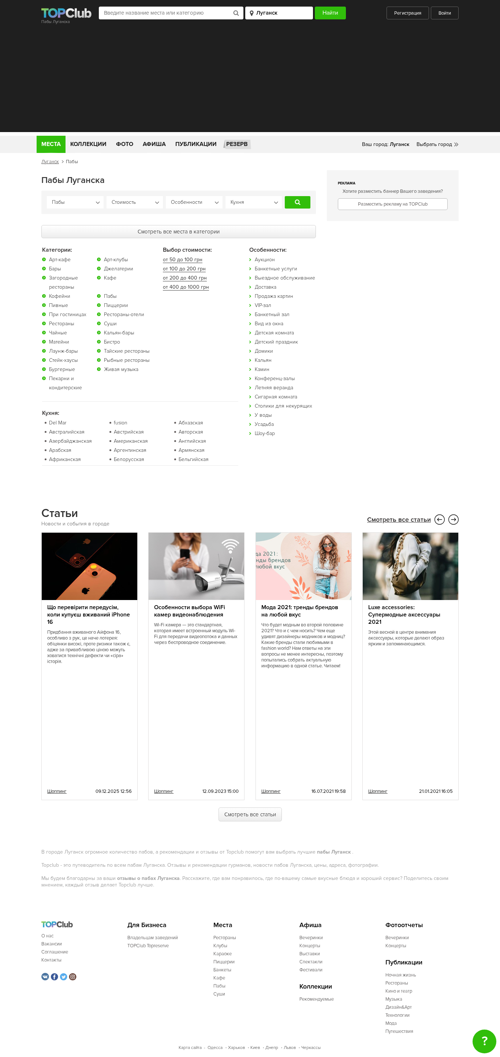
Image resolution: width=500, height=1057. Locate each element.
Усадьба (264, 424)
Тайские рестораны (127, 351)
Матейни (59, 342)
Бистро (112, 342)
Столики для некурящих (283, 406)
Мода (391, 1023)
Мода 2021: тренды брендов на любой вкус (299, 611)
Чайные (58, 333)
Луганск (50, 162)
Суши (110, 324)
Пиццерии (116, 305)
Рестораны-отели (124, 314)
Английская (192, 441)
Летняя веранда (274, 388)
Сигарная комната (276, 397)
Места (51, 144)
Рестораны (61, 324)
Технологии (397, 1015)
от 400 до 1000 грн (186, 287)
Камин (262, 369)
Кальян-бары (119, 333)
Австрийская (129, 432)
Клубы (220, 946)
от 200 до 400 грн (185, 278)
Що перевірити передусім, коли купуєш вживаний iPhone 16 (88, 615)
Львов (290, 1047)
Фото (124, 144)
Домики (264, 351)
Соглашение (54, 952)
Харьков (236, 1047)
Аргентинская (130, 450)
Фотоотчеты (404, 925)
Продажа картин (274, 296)
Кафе (110, 278)
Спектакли (310, 962)
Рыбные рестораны (127, 360)
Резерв (237, 144)
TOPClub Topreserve (148, 946)
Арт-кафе (60, 259)
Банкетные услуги (276, 269)
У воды (263, 415)
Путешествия (399, 1031)
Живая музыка (121, 369)
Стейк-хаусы (63, 360)
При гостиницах (67, 314)
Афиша (154, 144)
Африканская (65, 459)
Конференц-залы (275, 378)
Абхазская (191, 423)
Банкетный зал (272, 314)
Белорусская (129, 459)
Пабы (110, 296)
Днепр (271, 1047)
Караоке (222, 954)
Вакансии (51, 944)
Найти (297, 202)
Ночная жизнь (400, 975)
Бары (55, 269)
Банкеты (222, 970)
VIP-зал (263, 305)
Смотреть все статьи (399, 520)
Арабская (60, 450)
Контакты (51, 960)
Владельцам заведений (152, 938)
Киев (255, 1047)
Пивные (58, 305)
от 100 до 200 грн (184, 269)
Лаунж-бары (63, 351)
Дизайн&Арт (398, 1007)
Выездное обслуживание (285, 278)
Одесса (215, 1047)
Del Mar (57, 423)
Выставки (309, 954)
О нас (47, 936)
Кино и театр (398, 991)
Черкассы (311, 1047)
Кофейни (59, 296)
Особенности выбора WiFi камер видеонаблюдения (189, 611)
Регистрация (407, 13)
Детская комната (274, 333)
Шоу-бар (265, 433)
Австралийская (67, 432)
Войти (445, 13)
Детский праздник (276, 342)
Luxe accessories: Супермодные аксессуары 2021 (404, 615)
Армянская (192, 450)
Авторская (191, 432)
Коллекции (88, 144)
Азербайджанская (70, 441)
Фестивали (310, 970)
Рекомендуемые (316, 999)
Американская (131, 441)
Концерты (309, 946)
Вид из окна (269, 324)
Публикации (196, 144)
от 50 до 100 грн (182, 259)
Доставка (265, 287)
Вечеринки (311, 938)
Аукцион (265, 259)
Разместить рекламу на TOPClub (393, 204)
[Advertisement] (250, 81)
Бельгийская (194, 459)
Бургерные (62, 369)
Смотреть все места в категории (179, 231)
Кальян (263, 360)
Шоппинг (57, 791)
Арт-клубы (116, 259)
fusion (120, 423)
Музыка (393, 999)
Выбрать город (434, 144)
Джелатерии (118, 269)
